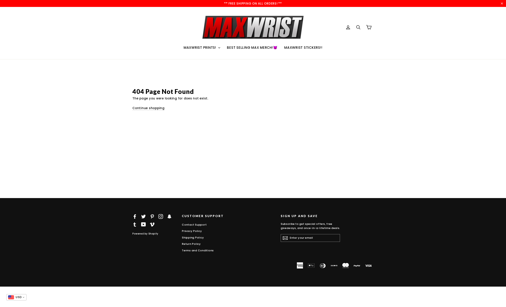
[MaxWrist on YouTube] (143, 224)
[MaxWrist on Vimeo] (152, 224)
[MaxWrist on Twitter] (143, 216)
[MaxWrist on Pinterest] (152, 216)
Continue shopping (148, 108)
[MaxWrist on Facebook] (134, 216)
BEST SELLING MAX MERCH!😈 (252, 47)
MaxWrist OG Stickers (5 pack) (46, 302)
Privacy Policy (192, 231)
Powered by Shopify (145, 233)
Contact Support (194, 225)
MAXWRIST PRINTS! (200, 47)
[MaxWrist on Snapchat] (169, 216)
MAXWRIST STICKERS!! (303, 47)
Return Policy (191, 244)
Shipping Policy (193, 237)
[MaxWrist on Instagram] (160, 216)
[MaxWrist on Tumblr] (134, 224)
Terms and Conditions (198, 250)
